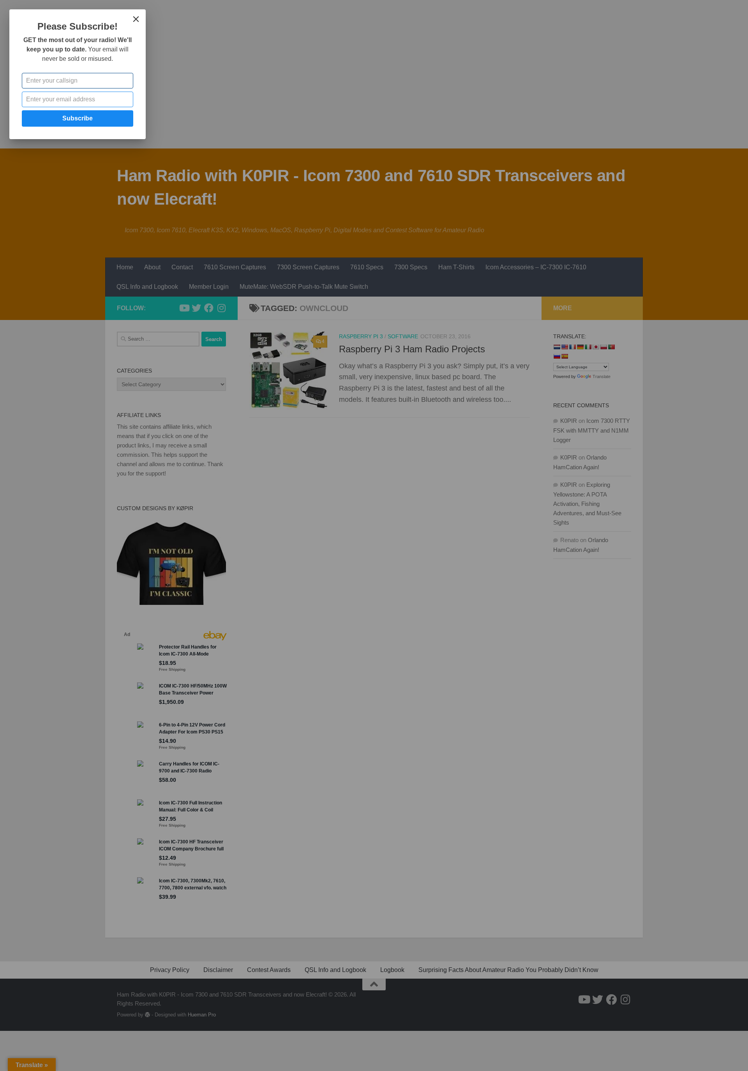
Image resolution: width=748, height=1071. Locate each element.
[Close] (136, 19)
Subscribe (77, 118)
